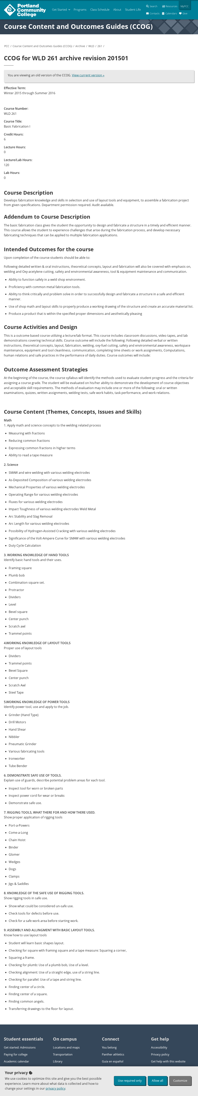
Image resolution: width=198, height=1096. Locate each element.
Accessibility (159, 1047)
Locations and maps (66, 1047)
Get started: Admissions (20, 1047)
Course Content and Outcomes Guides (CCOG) (78, 26)
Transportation (63, 1054)
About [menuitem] (117, 9)
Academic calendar (16, 1061)
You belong (109, 1047)
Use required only (130, 1080)
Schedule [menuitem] (99, 9)
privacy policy (55, 1088)
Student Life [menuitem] (133, 9)
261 (99, 46)
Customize (180, 1080)
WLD (91, 46)
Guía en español (112, 1061)
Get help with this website (168, 1061)
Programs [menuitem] (80, 9)
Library (57, 1061)
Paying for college (15, 1054)
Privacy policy (160, 1054)
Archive (80, 46)
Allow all (157, 1080)
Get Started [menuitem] (59, 9)
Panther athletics (113, 1054)
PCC (6, 46)
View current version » (88, 75)
